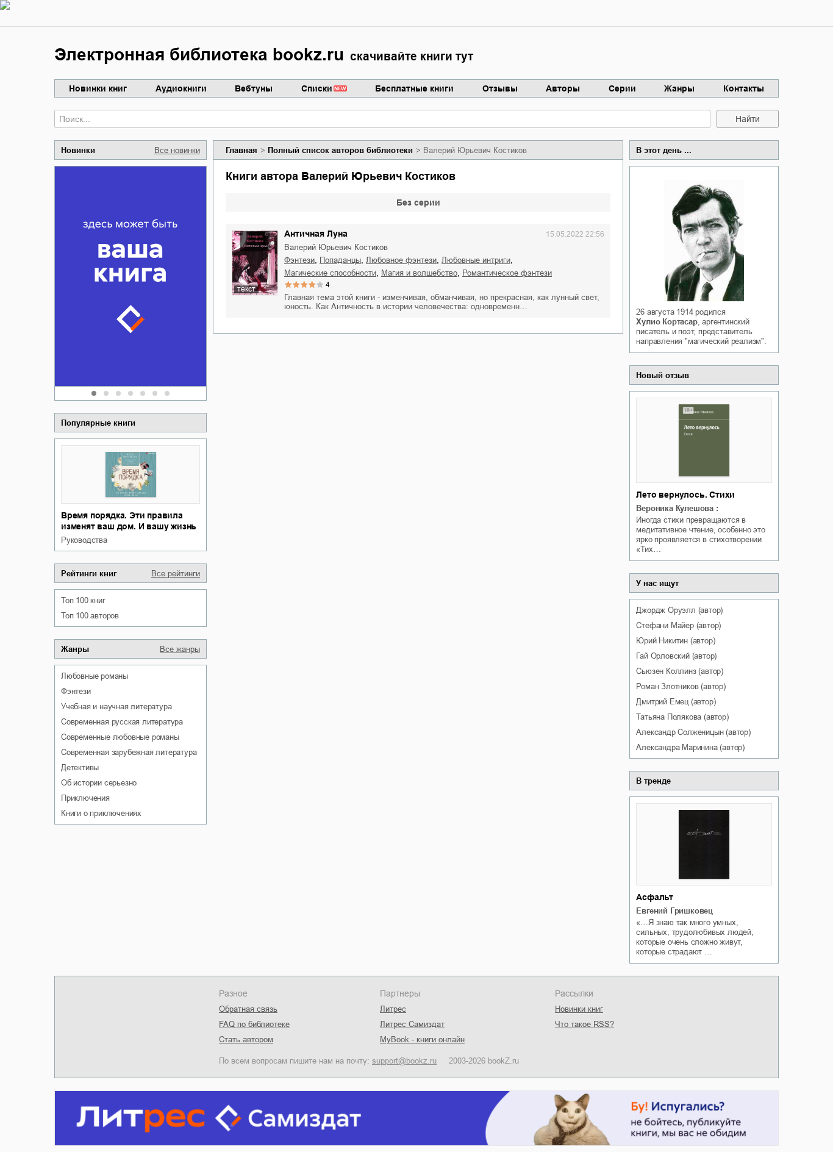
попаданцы (340, 260)
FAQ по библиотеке (254, 1024)
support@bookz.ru (404, 1060)
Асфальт (654, 897)
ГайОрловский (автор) (676, 655)
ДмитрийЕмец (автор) (675, 701)
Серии (622, 88)
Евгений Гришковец (674, 910)
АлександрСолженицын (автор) (693, 732)
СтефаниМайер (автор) (678, 625)
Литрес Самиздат (412, 1024)
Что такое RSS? (584, 1024)
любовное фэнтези (401, 260)
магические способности (330, 272)
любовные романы (94, 676)
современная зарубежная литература (128, 752)
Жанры (679, 88)
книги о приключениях (101, 813)
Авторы (563, 88)
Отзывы (500, 88)
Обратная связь (248, 1009)
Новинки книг (98, 88)
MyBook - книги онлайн (422, 1039)
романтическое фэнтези (507, 272)
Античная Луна (316, 233)
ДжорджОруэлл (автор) (679, 610)
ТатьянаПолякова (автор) (682, 716)
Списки (316, 88)
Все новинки (177, 150)
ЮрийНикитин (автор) (675, 640)
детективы (80, 767)
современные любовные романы (120, 737)
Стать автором (246, 1039)
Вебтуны (254, 88)
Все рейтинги (175, 573)
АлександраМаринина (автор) (690, 747)
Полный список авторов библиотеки (340, 150)
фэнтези (76, 691)
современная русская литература (122, 721)
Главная (241, 150)
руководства (84, 540)
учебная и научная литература (116, 706)
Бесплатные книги (414, 88)
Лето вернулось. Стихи (685, 494)
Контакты (743, 88)
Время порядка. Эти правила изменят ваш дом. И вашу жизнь (128, 520)
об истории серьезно (99, 782)
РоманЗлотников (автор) (680, 686)
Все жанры (180, 649)
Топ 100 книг (83, 600)
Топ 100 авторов (90, 615)
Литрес (393, 1009)
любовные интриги (476, 260)
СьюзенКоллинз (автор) (679, 671)
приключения (85, 798)
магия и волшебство (419, 272)
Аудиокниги (181, 88)
